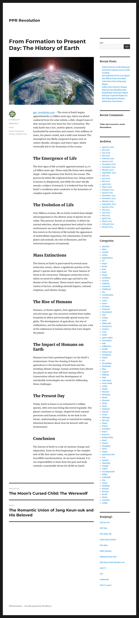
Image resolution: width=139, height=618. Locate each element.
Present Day (21, 134)
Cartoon (105, 281)
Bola (104, 269)
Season (105, 443)
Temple (105, 466)
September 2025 (109, 173)
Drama (105, 318)
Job (103, 360)
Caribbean (106, 278)
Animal (105, 252)
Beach (104, 263)
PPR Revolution (24, 20)
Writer (105, 497)
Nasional (106, 409)
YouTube (106, 500)
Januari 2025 (107, 193)
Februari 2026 (108, 158)
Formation (19, 131)
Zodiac (105, 503)
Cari (101, 43)
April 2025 (106, 184)
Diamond (106, 309)
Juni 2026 (106, 153)
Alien (104, 249)
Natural (105, 412)
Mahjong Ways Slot (108, 557)
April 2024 (106, 218)
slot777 (103, 568)
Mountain (106, 395)
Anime (105, 255)
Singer (105, 452)
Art (103, 261)
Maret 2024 (107, 221)
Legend (105, 372)
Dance (104, 303)
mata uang (106, 380)
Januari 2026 (107, 161)
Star (103, 457)
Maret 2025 (107, 187)
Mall (104, 377)
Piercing (105, 420)
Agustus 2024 (108, 207)
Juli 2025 (106, 176)
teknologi (106, 463)
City (103, 292)
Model (104, 389)
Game (104, 335)
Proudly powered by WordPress (38, 606)
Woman (105, 489)
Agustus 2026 (108, 147)
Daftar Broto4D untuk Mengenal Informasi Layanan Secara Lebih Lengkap (116, 70)
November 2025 (109, 167)
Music (104, 403)
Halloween (106, 346)
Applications (107, 258)
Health (105, 349)
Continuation (107, 295)
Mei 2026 (106, 156)
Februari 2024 (108, 224)
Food (104, 332)
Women (105, 491)
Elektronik (106, 323)
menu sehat (107, 383)
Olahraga (106, 417)
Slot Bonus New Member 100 (112, 562)
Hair (104, 343)
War (103, 480)
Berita (104, 266)
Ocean (104, 414)
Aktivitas (106, 246)
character (106, 286)
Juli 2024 (106, 210)
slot (101, 574)
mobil (104, 386)
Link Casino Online (108, 539)
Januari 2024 (107, 227)
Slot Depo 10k (105, 534)
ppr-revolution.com (44, 112)
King (104, 369)
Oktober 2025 (108, 170)
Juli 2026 (106, 150)
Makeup (105, 375)
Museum (106, 400)
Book (104, 272)
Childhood (106, 289)
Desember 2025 (109, 164)
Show (104, 449)
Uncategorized (108, 471)
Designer (106, 306)
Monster (105, 392)
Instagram (106, 355)
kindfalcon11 (14, 120)
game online (107, 338)
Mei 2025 (106, 181)
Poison (105, 426)
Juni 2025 (106, 178)
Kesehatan (106, 366)
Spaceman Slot (108, 454)
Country (105, 298)
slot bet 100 (105, 522)
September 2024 (109, 204)
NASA (104, 406)
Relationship (107, 437)
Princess (105, 434)
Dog (103, 315)
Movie (104, 397)
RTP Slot (103, 528)
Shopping (106, 446)
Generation (107, 340)
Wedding (106, 486)
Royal (104, 440)
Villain (105, 474)
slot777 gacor (106, 585)
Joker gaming (105, 551)
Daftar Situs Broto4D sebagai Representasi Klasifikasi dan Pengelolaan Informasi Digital (115, 90)
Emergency (107, 326)
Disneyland (107, 312)
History (12, 134)
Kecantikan (107, 363)
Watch (105, 483)
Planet (104, 423)
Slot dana (104, 545)
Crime (104, 301)
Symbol (105, 460)
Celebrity (106, 283)
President (106, 429)
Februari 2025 (108, 190)
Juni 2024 (106, 213)
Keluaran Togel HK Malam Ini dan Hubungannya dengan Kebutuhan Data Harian (114, 98)
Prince (105, 432)
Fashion (105, 329)
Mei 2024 (106, 215)
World (104, 494)
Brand (104, 275)
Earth (11, 127)
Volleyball (106, 477)
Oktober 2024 (108, 201)
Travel (104, 469)
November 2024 (109, 198)
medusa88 (104, 579)
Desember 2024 (109, 195)
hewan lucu (107, 352)
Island (104, 357)
